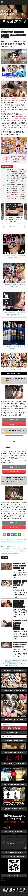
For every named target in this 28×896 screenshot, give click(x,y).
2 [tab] (8, 230)
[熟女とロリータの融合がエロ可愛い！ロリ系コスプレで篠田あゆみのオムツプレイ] (15, 534)
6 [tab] (17, 230)
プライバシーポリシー (6, 878)
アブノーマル (14, 546)
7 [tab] (19, 230)
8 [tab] (22, 230)
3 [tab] (10, 230)
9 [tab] (24, 230)
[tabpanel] (14, 216)
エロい (4, 548)
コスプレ (4, 539)
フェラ (15, 539)
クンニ (7, 548)
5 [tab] (15, 230)
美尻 (14, 553)
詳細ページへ (14, 420)
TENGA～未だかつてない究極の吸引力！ (15, 836)
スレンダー (12, 548)
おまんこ (9, 546)
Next (25, 217)
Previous (2, 217)
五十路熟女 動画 (8, 541)
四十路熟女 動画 (16, 541)
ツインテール (10, 539)
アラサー (20, 546)
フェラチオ (21, 548)
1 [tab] (6, 230)
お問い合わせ (4, 880)
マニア (6, 550)
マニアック (19, 539)
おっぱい (4, 546)
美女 (11, 553)
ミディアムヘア (11, 550)
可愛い (22, 550)
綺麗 (4, 553)
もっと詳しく (14, 226)
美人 (9, 553)
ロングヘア (18, 550)
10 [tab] (26, 230)
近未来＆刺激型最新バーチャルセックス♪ (16, 768)
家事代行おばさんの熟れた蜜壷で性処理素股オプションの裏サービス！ (14, 219)
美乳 (6, 553)
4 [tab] (13, 230)
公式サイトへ (14, 424)
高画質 (16, 553)
